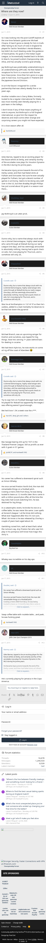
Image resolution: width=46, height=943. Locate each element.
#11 (43, 578)
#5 (43, 274)
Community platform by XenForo (22, 932)
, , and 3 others (17, 416)
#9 (43, 473)
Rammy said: (8, 649)
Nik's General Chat (13, 823)
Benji (5, 15)
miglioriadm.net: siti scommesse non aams (24, 912)
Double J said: (9, 585)
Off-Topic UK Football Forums (17, 787)
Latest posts (11, 774)
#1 (43, 32)
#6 (43, 329)
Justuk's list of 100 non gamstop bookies (5, 898)
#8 (43, 436)
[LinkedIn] (19, 695)
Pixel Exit (12, 935)
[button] (3, 3)
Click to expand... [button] (23, 607)
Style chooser (6, 923)
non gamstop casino (42, 912)
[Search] (43, 2)
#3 (43, 208)
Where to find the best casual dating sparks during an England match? (25, 792)
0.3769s (34, 939)
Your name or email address (14, 712)
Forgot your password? (12, 731)
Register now (32, 745)
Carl (42, 766)
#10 (43, 553)
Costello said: (9, 281)
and (16, 452)
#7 (43, 369)
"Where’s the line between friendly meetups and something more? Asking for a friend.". (25, 780)
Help (24, 926)
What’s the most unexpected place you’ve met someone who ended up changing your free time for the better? (25, 806)
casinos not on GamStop (13, 912)
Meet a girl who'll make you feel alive (22, 818)
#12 (43, 643)
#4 (43, 233)
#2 (43, 151)
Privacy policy (16, 926)
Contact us (5, 926)
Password (6, 722)
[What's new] (37, 2)
